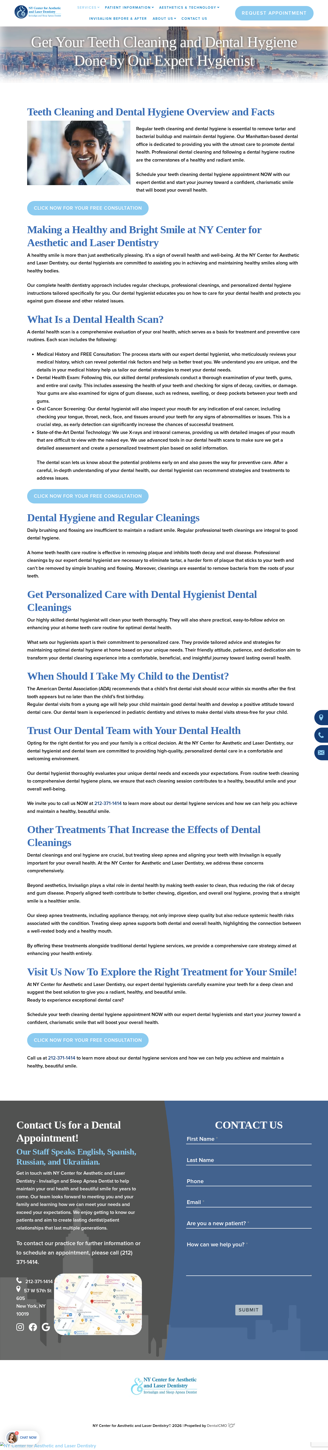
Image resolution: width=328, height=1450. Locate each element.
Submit (249, 1310)
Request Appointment (274, 13)
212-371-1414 (108, 803)
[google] (47, 1328)
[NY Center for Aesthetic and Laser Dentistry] (164, 1446)
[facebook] (34, 1328)
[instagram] (21, 1328)
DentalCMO (217, 1425)
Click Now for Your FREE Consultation (88, 208)
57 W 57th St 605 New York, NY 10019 (33, 1302)
